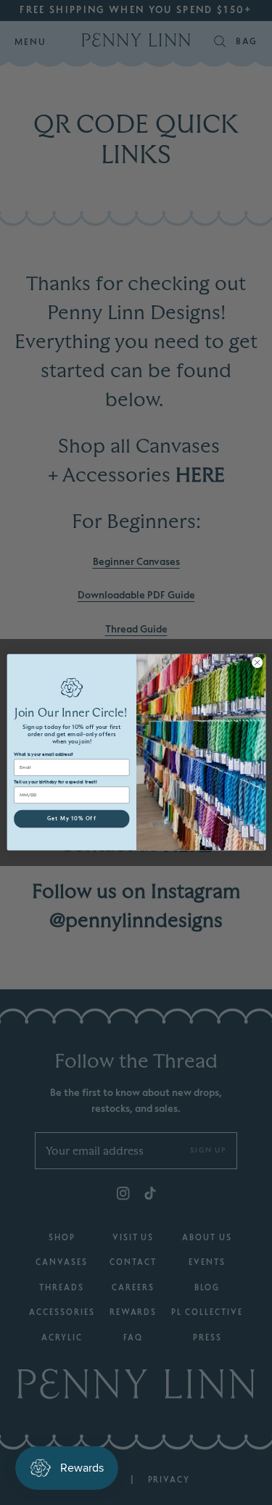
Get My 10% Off (71, 819)
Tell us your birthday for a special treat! (55, 783)
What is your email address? (43, 755)
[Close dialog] (257, 663)
